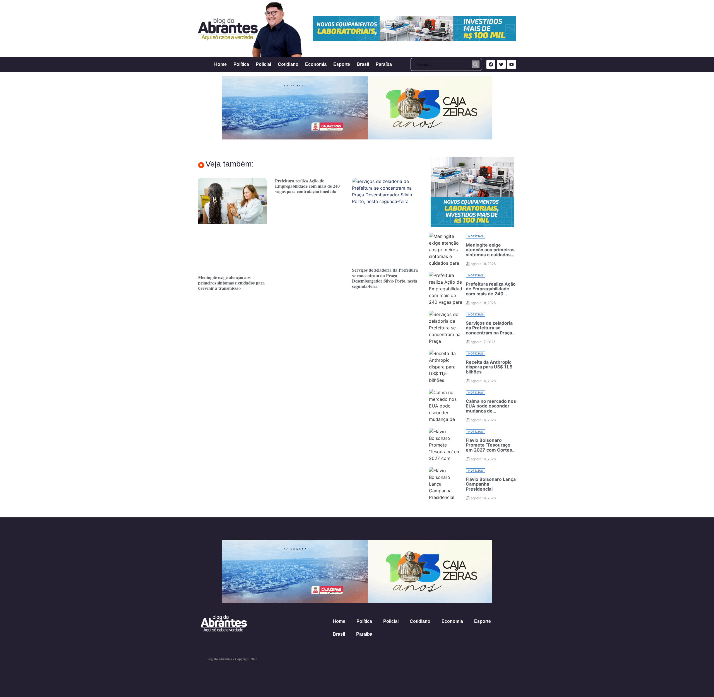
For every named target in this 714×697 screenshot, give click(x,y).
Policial (263, 64)
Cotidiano (288, 64)
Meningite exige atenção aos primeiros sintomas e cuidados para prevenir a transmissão (231, 282)
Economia (316, 64)
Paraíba (384, 64)
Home (220, 64)
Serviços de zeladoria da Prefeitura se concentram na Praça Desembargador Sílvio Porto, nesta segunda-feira (385, 278)
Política (241, 64)
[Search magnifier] (475, 64)
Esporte (341, 64)
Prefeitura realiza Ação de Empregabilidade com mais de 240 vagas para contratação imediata (307, 185)
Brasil (363, 64)
